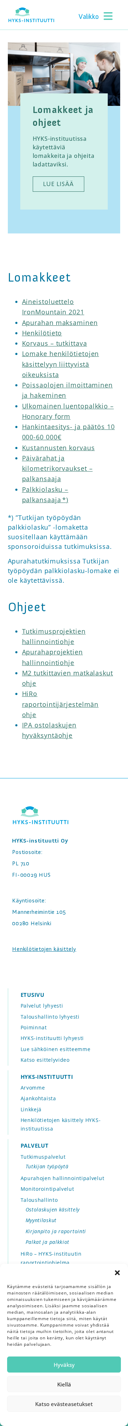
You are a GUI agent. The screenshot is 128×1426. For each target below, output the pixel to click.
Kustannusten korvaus (58, 447)
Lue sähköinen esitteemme (56, 1049)
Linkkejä (31, 1109)
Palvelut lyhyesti (42, 1005)
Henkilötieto (42, 333)
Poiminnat (34, 1027)
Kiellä (64, 1384)
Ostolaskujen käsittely (53, 1209)
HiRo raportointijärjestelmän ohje (60, 704)
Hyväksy (64, 1364)
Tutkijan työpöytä (47, 1166)
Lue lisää (58, 184)
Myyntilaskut (41, 1220)
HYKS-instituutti (47, 1076)
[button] (117, 1272)
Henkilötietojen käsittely (44, 949)
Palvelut (35, 1145)
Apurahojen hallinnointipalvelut (63, 1178)
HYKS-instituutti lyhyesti (52, 1038)
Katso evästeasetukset (64, 1403)
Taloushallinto (39, 1199)
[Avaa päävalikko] (96, 15)
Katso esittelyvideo (45, 1059)
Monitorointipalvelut (47, 1188)
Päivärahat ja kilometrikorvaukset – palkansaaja (57, 468)
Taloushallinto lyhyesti (50, 1016)
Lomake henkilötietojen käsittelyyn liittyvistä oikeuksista (60, 364)
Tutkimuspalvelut (43, 1156)
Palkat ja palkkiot (48, 1242)
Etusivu (32, 994)
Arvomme (33, 1087)
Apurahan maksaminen (60, 322)
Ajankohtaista (38, 1098)
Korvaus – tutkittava (54, 343)
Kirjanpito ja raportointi (56, 1231)
